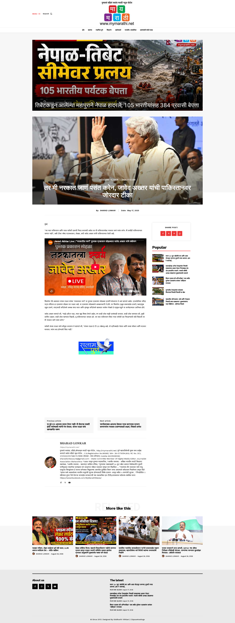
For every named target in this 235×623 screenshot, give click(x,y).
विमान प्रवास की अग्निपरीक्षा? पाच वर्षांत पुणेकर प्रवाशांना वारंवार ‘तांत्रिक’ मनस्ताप (178, 280)
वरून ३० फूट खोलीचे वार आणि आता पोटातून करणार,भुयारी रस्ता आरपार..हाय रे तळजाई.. (178, 258)
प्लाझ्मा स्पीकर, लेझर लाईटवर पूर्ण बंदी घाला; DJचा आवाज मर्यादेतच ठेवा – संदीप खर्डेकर (50, 549)
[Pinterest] (174, 233)
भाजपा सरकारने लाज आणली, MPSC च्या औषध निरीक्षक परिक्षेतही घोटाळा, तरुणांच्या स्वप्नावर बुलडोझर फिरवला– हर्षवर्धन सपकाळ (181, 550)
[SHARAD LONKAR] (50, 462)
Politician (129, 180)
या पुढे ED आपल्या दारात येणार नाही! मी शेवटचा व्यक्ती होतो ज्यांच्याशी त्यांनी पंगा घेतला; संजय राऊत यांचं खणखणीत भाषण (68, 427)
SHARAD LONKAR (108, 210)
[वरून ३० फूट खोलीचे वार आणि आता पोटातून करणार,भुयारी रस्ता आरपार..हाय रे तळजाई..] (158, 258)
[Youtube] (69, 482)
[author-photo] (33, 554)
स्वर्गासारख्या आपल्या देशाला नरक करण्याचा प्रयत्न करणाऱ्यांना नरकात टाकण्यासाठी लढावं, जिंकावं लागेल (120, 425)
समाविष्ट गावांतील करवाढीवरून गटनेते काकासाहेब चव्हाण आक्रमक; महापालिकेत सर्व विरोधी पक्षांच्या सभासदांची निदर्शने (139, 550)
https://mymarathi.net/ (69, 447)
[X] (65, 482)
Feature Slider (109, 180)
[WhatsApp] (179, 233)
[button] (48, 13)
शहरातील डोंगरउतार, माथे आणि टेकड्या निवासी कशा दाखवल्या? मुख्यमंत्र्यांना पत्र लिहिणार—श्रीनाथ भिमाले (178, 301)
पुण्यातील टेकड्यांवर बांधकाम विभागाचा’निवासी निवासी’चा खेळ (175, 291)
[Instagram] (41, 586)
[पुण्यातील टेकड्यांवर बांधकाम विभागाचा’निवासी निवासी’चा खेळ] (158, 291)
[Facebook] (61, 482)
